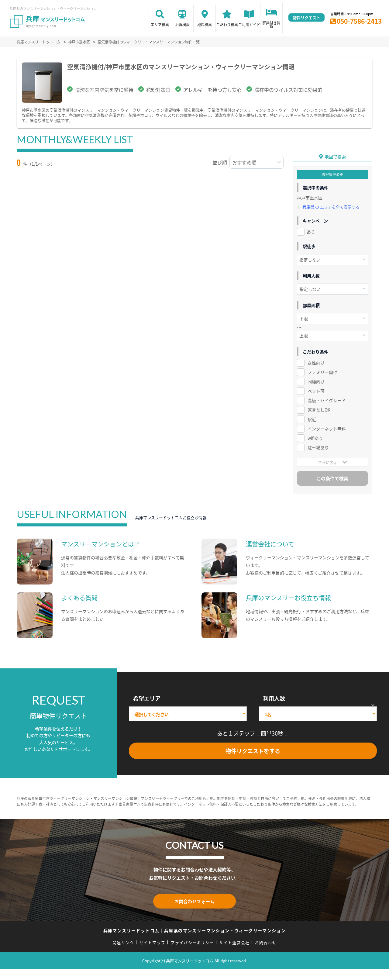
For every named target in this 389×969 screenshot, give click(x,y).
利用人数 (274, 698)
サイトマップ (152, 942)
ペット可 (316, 391)
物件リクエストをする (252, 751)
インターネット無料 (327, 429)
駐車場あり (318, 447)
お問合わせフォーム (194, 901)
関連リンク (123, 942)
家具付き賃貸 (271, 24)
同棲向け (316, 381)
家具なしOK (319, 410)
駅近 (312, 419)
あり (311, 232)
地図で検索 (335, 156)
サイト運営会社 (234, 942)
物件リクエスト (306, 17)
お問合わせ (266, 942)
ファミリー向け (322, 372)
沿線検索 (182, 24)
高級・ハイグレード (327, 400)
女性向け (316, 363)
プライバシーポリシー (192, 942)
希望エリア (146, 698)
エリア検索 (160, 24)
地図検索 (204, 24)
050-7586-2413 (359, 21)
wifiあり (315, 438)
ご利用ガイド (249, 24)
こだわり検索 (227, 24)
